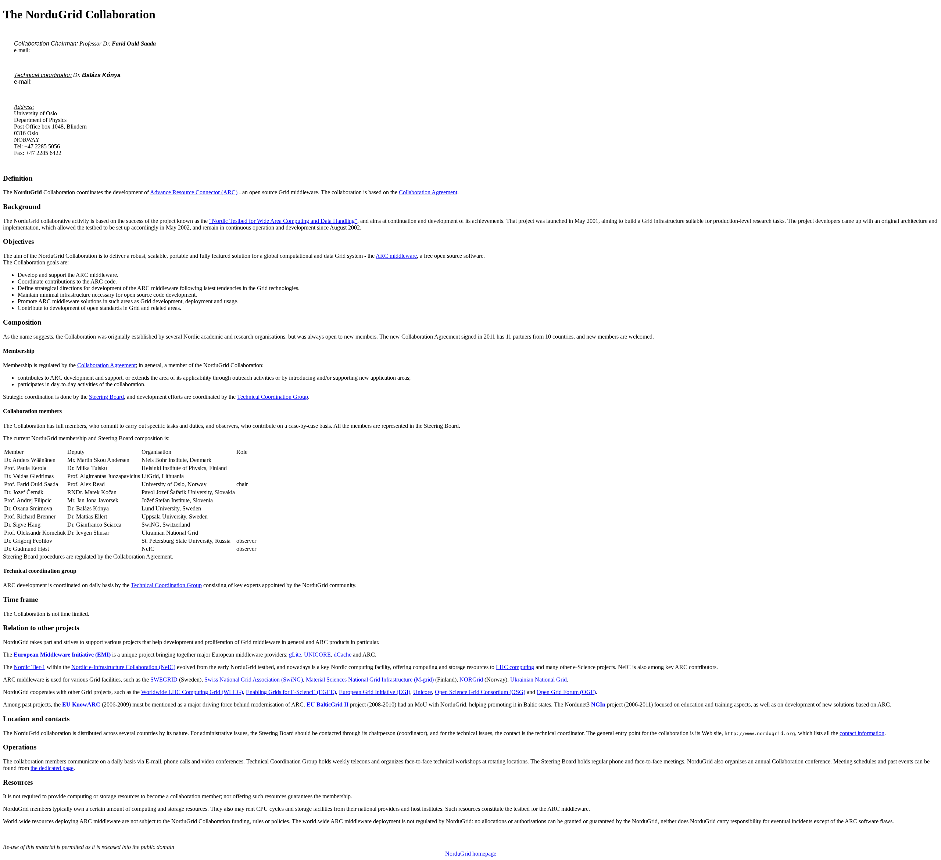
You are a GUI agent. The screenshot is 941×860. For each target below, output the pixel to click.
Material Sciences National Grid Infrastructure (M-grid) (370, 679)
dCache (342, 654)
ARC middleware (396, 256)
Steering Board (106, 397)
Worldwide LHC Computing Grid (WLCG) (192, 692)
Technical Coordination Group (272, 397)
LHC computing (515, 667)
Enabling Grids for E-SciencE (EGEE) (291, 692)
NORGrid (471, 679)
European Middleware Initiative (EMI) (62, 654)
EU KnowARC (81, 704)
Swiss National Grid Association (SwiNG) (253, 679)
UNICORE (317, 654)
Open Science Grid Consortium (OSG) (480, 692)
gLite (295, 654)
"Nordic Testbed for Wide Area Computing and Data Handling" (283, 221)
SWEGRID (164, 679)
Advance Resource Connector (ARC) (193, 192)
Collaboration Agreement (428, 192)
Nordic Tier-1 (29, 667)
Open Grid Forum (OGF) (566, 692)
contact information (862, 733)
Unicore (422, 692)
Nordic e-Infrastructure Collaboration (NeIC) (123, 667)
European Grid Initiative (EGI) (374, 692)
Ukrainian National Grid (538, 679)
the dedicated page (52, 768)
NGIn (598, 704)
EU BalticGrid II (327, 704)
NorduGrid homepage (470, 853)
